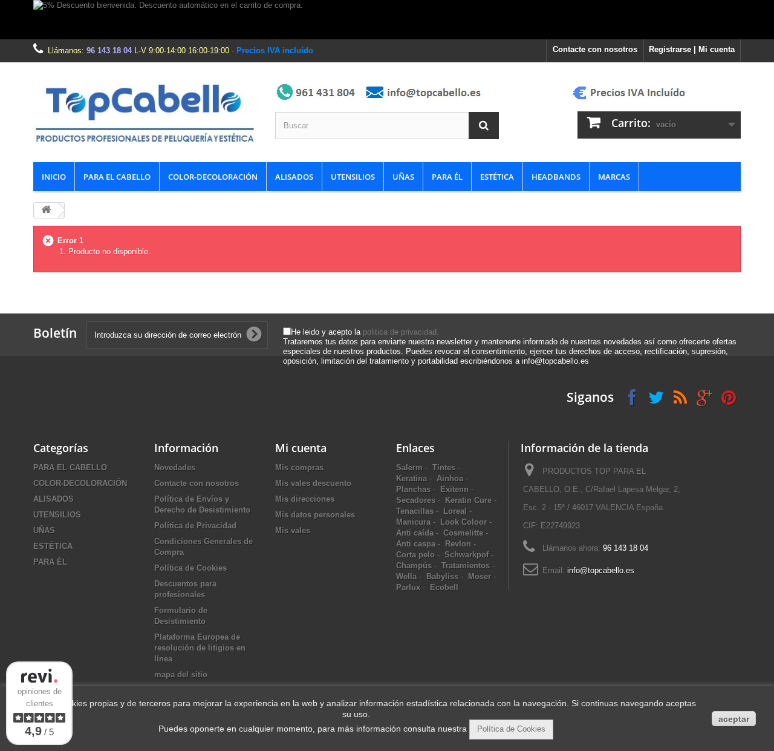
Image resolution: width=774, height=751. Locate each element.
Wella (406, 576)
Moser (479, 576)
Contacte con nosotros (595, 49)
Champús (414, 565)
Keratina (411, 478)
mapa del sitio (180, 674)
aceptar (733, 719)
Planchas (413, 489)
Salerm (409, 467)
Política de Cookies (190, 567)
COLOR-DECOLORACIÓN (213, 176)
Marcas (614, 176)
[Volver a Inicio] (45, 210)
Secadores (415, 500)
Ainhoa (450, 478)
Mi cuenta (301, 448)
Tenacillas (415, 511)
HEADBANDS (556, 176)
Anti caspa (415, 543)
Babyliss (442, 576)
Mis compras (299, 467)
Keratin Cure (468, 500)
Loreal (455, 511)
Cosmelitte (463, 532)
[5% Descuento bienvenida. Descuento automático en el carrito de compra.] (387, 19)
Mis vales (292, 530)
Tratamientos (465, 565)
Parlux (408, 587)
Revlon (458, 543)
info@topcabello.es (600, 570)
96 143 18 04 (109, 50)
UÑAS (403, 176)
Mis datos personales (315, 514)
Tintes (443, 467)
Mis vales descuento (313, 483)
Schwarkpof (466, 554)
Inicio (54, 176)
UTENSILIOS (353, 176)
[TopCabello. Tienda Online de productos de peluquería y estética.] (145, 112)
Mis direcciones (304, 498)
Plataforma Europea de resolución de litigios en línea (200, 647)
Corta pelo (415, 554)
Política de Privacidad (195, 525)
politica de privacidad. (401, 331)
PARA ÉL (447, 176)
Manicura (413, 521)
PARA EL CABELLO (117, 176)
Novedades (174, 467)
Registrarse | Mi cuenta (692, 49)
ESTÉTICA (497, 176)
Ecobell (444, 587)
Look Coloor (463, 521)
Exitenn (454, 489)
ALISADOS (294, 176)
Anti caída (415, 532)
